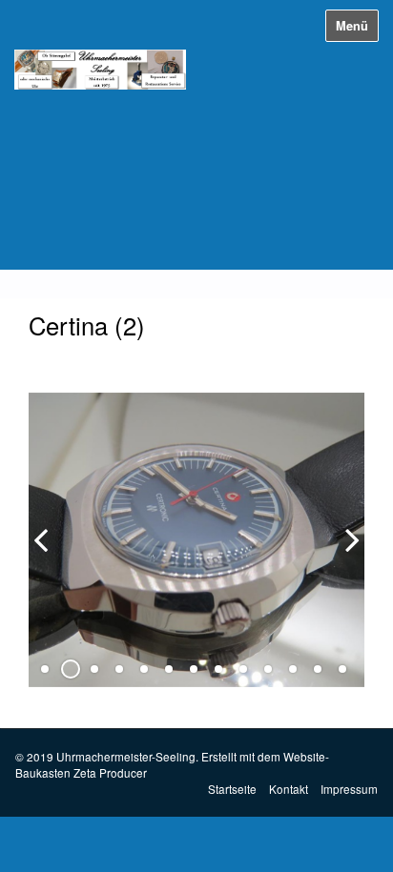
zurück (47, 554)
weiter (345, 554)
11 (292, 669)
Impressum (349, 789)
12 (317, 669)
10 (268, 669)
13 (342, 669)
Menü (352, 25)
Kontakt (288, 789)
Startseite (232, 789)
